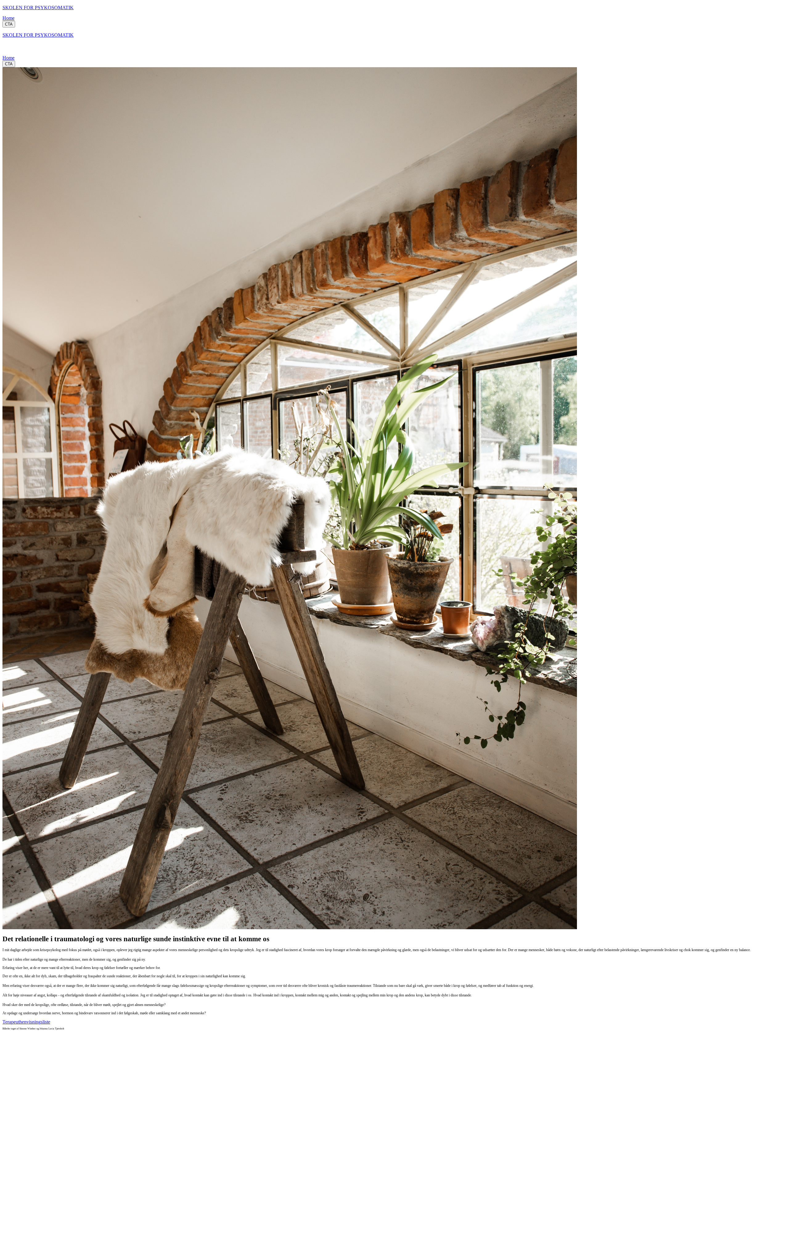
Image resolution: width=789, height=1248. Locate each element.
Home (8, 18)
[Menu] (8, 49)
